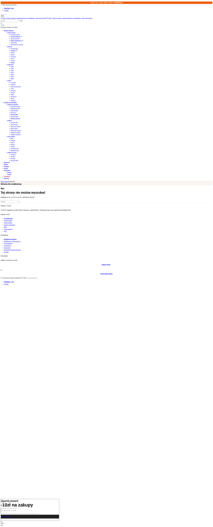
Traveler (13, 60)
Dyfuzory (7, 162)
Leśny (12, 88)
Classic (12, 54)
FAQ (5, 231)
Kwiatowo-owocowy (16, 86)
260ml (12, 76)
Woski (6, 164)
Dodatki (9, 172)
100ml (12, 66)
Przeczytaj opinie (106, 274)
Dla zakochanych (15, 38)
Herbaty (6, 166)
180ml (12, 72)
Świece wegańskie (9, 225)
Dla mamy (13, 112)
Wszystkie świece (15, 34)
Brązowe (13, 140)
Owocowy (13, 90)
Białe (12, 138)
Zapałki (9, 174)
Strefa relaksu (8, 223)
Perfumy (13, 92)
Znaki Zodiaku (14, 110)
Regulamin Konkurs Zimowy (12, 250)
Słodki (12, 94)
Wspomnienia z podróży (17, 44)
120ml (12, 68)
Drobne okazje (14, 116)
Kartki (6, 168)
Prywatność (7, 245)
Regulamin (7, 248)
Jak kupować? (8, 229)
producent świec (32, 278)
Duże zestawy (14, 124)
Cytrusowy (13, 82)
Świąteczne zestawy (16, 130)
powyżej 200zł (14, 160)
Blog (5, 227)
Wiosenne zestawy (15, 132)
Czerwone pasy (15, 148)
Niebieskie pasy (15, 150)
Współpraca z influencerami (12, 241)
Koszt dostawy (8, 243)
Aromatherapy (14, 48)
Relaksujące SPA (15, 108)
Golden (12, 52)
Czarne (12, 142)
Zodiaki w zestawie (16, 134)
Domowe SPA (14, 122)
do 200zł (13, 158)
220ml (12, 74)
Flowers (13, 144)
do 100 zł (13, 154)
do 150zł (13, 156)
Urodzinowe (14, 42)
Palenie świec (8, 220)
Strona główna (5, 181)
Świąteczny (14, 96)
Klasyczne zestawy (16, 126)
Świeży (12, 98)
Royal (12, 58)
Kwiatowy (13, 84)
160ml (12, 70)
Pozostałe (7, 170)
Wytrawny (13, 100)
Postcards (13, 56)
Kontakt (6, 10)
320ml (12, 78)
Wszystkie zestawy (15, 106)
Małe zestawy (14, 128)
